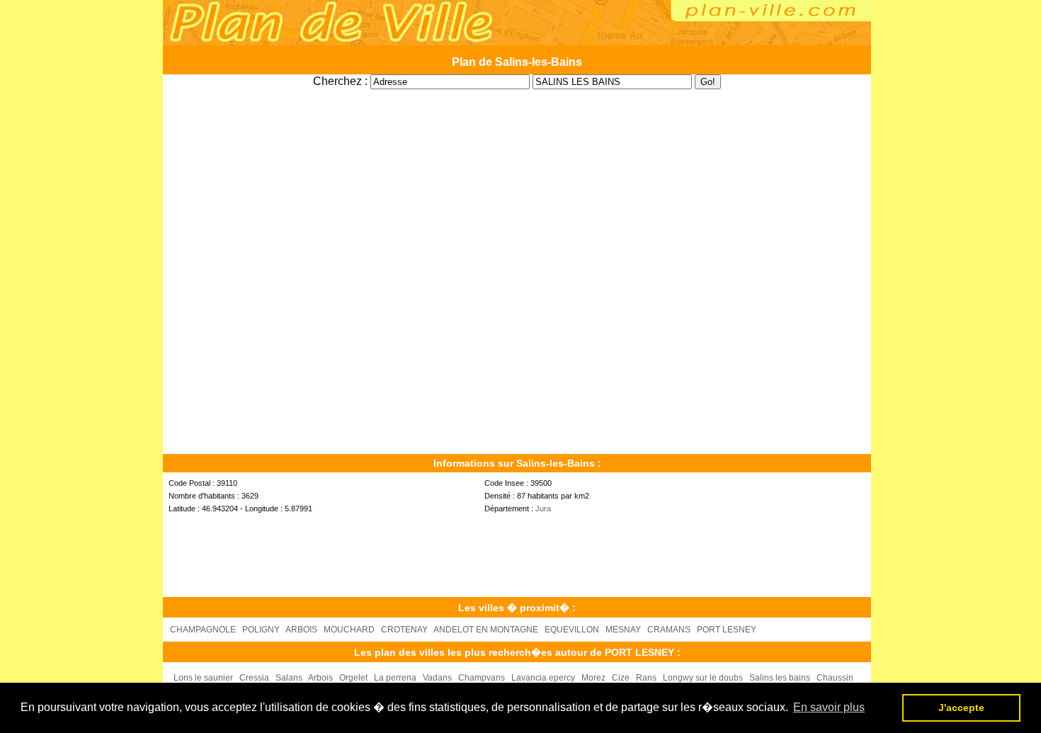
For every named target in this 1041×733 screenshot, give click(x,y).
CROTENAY (404, 630)
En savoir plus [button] (829, 707)
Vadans (437, 678)
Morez (593, 678)
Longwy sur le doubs (703, 678)
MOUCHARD (349, 630)
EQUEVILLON (572, 630)
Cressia (254, 678)
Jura (543, 508)
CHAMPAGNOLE (203, 630)
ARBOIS (301, 630)
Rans (646, 678)
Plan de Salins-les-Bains (517, 62)
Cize (621, 678)
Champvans (481, 678)
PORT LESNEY (726, 630)
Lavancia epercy (543, 678)
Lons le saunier (203, 678)
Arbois (320, 678)
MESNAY (623, 630)
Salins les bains (779, 678)
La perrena (395, 678)
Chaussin (835, 678)
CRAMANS (668, 630)
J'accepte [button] (961, 707)
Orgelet (353, 678)
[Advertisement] (517, 94)
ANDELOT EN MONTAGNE (485, 630)
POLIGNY (261, 630)
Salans (288, 678)
